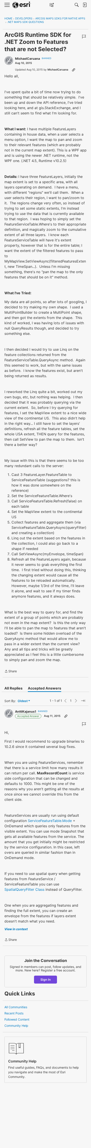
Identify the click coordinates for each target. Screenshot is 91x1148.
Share (10, 671)
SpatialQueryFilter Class (24, 889)
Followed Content (16, 1019)
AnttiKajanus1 (25, 711)
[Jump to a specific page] (83, 700)
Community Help (16, 1025)
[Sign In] (85, 5)
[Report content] (84, 37)
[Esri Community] (21, 5)
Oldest (23, 701)
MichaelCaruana (27, 58)
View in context (16, 929)
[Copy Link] (73, 70)
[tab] (13, 688)
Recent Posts (13, 1013)
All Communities (15, 1007)
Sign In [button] (45, 979)
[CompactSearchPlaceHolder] (77, 5)
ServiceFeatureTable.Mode (50, 820)
